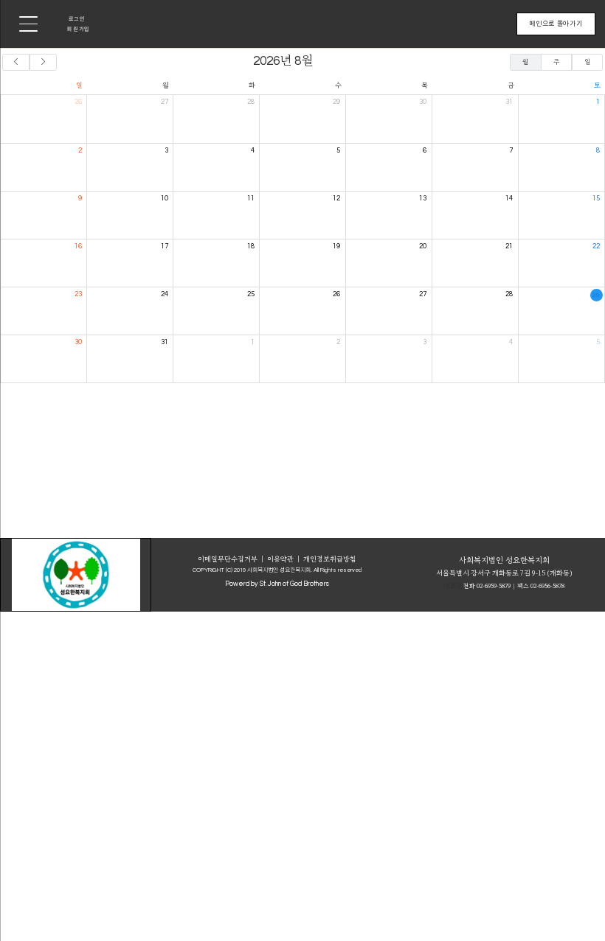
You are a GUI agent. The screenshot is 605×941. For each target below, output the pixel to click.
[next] (43, 62)
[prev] (16, 62)
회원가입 (78, 28)
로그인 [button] (77, 18)
